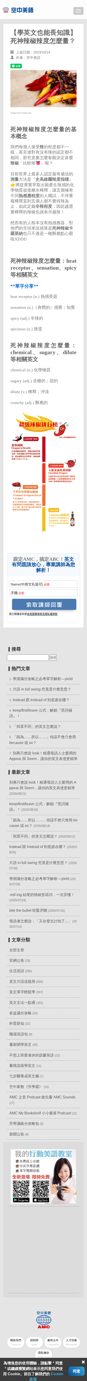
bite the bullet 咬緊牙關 (28, 910)
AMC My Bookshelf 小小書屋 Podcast (40, 1113)
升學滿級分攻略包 (24, 1124)
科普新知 (16, 1023)
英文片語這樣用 (22, 982)
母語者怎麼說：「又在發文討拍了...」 (40, 921)
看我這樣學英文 (22, 1066)
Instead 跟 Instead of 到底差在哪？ (41, 700)
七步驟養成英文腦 (24, 1076)
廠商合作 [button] (53, 1342)
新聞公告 (16, 1134)
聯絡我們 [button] (15, 1342)
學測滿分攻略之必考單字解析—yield (43, 679)
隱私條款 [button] (45, 1354)
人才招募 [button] (71, 1342)
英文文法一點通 (22, 1003)
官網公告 (16, 960)
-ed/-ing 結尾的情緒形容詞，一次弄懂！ (42, 895)
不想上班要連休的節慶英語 (31, 1055)
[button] (43, 1176)
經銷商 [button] (34, 1342)
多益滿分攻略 (20, 1013)
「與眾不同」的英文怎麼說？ (37, 726)
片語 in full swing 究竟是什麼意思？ (42, 689)
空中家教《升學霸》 (26, 1087)
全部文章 (16, 950)
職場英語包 (18, 1034)
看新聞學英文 (20, 1045)
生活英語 (16, 971)
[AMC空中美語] (23, 10)
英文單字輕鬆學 (22, 992)
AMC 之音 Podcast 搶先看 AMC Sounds (42, 1097)
